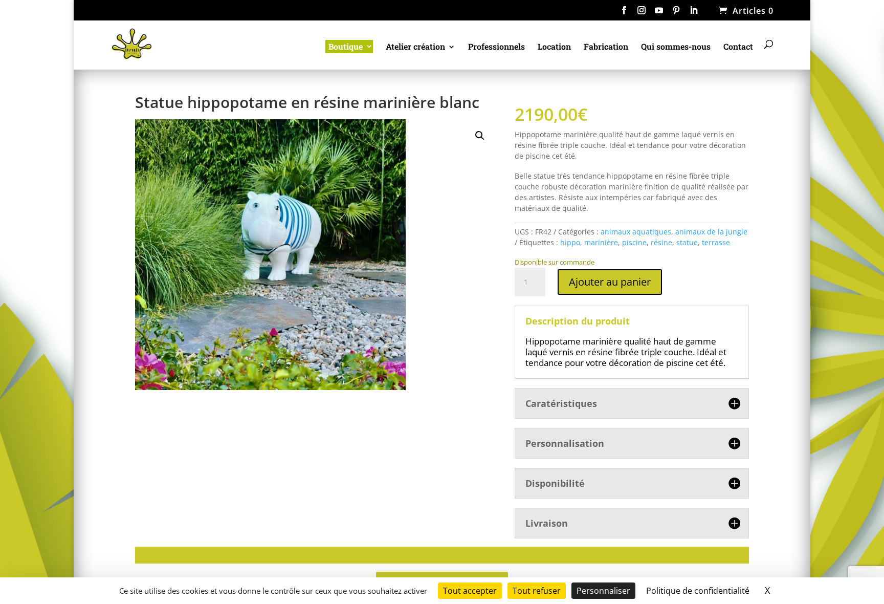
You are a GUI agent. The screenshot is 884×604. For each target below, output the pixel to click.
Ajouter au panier (610, 282)
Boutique (345, 46)
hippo (570, 242)
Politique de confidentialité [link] (697, 590)
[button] (480, 135)
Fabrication (606, 47)
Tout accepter (470, 590)
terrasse (716, 242)
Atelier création (415, 47)
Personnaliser (603, 590)
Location (554, 47)
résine (661, 242)
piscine (634, 242)
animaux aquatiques (636, 231)
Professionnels (496, 47)
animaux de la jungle (711, 231)
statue (687, 242)
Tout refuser (537, 590)
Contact (738, 47)
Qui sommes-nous (676, 47)
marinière (601, 242)
